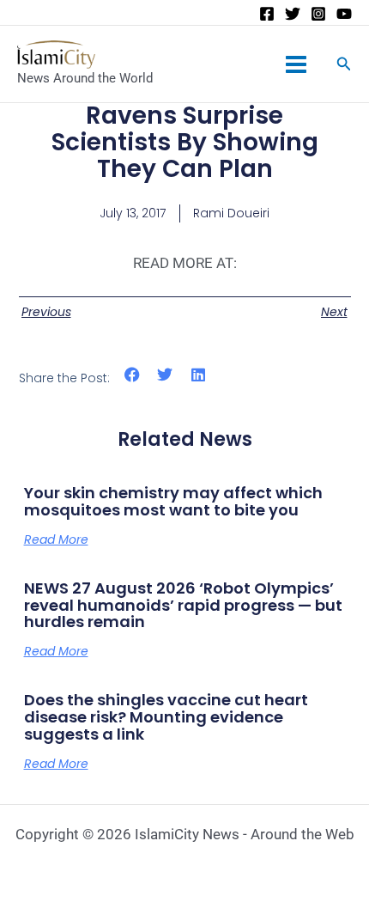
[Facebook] (267, 13)
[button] (132, 375)
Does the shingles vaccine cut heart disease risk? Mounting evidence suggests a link (166, 717)
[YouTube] (344, 13)
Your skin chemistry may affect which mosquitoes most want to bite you (173, 501)
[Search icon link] (344, 66)
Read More (56, 539)
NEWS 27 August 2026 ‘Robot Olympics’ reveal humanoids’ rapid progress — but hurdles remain (183, 605)
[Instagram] (318, 13)
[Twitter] (292, 13)
